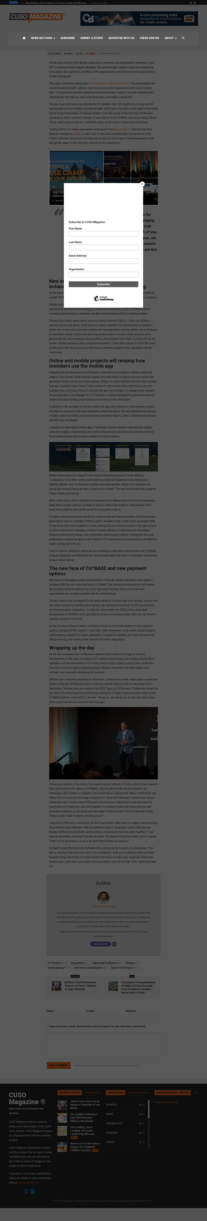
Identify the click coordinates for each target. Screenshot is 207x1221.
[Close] (142, 183)
